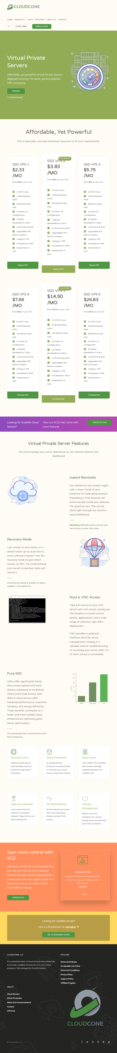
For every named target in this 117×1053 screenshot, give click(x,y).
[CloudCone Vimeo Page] (98, 1042)
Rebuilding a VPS (77, 525)
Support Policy (67, 979)
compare (70, 926)
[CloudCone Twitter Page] (87, 1042)
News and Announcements (19, 1002)
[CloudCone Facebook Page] (82, 1042)
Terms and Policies (69, 962)
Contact (62, 20)
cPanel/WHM (43, 875)
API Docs (11, 1011)
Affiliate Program (68, 983)
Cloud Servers (13, 994)
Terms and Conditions (70, 970)
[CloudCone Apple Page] (109, 1042)
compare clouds (15, 97)
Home (9, 20)
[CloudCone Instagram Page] (93, 1042)
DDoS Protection (14, 998)
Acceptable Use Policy (70, 966)
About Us (51, 20)
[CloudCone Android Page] (103, 1042)
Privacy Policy (66, 974)
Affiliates (40, 20)
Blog (30, 20)
